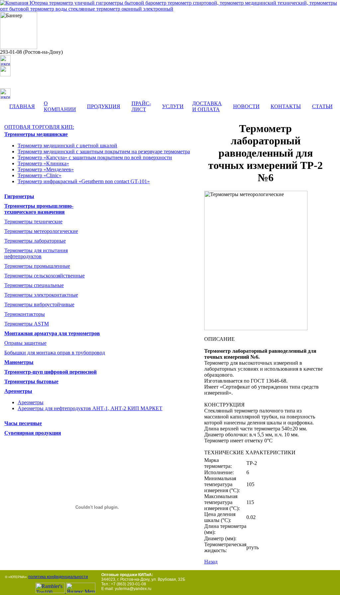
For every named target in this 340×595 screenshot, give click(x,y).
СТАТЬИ (322, 106)
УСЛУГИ (173, 106)
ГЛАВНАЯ (22, 106)
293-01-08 (11, 52)
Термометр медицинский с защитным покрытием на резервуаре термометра (104, 151)
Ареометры (30, 402)
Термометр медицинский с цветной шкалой (67, 145)
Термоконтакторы (24, 314)
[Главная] (5, 64)
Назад (210, 561)
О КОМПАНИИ (60, 106)
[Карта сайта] (5, 97)
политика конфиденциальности (58, 576)
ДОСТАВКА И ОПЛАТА (207, 106)
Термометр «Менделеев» (46, 169)
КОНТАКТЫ (286, 106)
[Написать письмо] (5, 71)
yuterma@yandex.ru (36, 70)
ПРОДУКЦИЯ (103, 106)
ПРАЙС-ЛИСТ (141, 106)
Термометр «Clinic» (39, 175)
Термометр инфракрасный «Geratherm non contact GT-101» (84, 181)
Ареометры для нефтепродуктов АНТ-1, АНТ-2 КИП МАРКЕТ (90, 408)
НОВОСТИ (246, 106)
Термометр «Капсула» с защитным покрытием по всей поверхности (95, 157)
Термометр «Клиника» (43, 163)
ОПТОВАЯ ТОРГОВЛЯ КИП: (39, 127)
